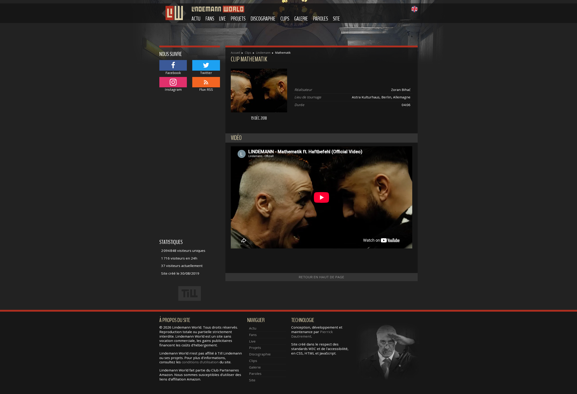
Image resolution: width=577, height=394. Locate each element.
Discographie (263, 19)
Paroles (320, 19)
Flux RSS (206, 89)
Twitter (206, 72)
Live (222, 19)
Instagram (173, 89)
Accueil (235, 53)
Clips (284, 19)
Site (336, 19)
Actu (196, 19)
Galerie (301, 19)
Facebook (173, 72)
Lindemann (263, 53)
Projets (238, 19)
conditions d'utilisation (200, 362)
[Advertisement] (189, 167)
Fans (210, 19)
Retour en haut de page (321, 277)
